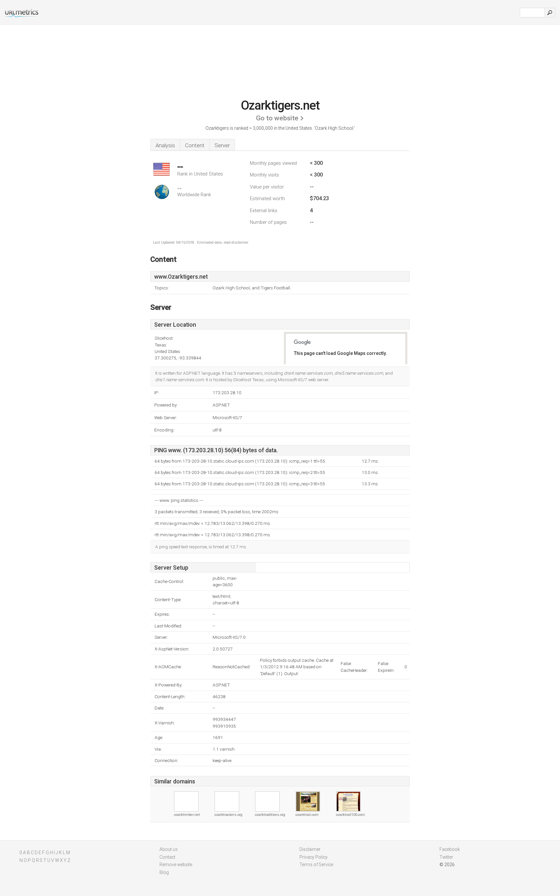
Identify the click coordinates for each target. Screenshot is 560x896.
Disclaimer (310, 849)
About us (168, 849)
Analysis (165, 145)
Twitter (446, 857)
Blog (164, 872)
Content (194, 145)
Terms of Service (316, 864)
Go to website (277, 118)
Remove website (175, 864)
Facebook (449, 849)
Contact (167, 857)
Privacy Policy (313, 857)
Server (222, 145)
